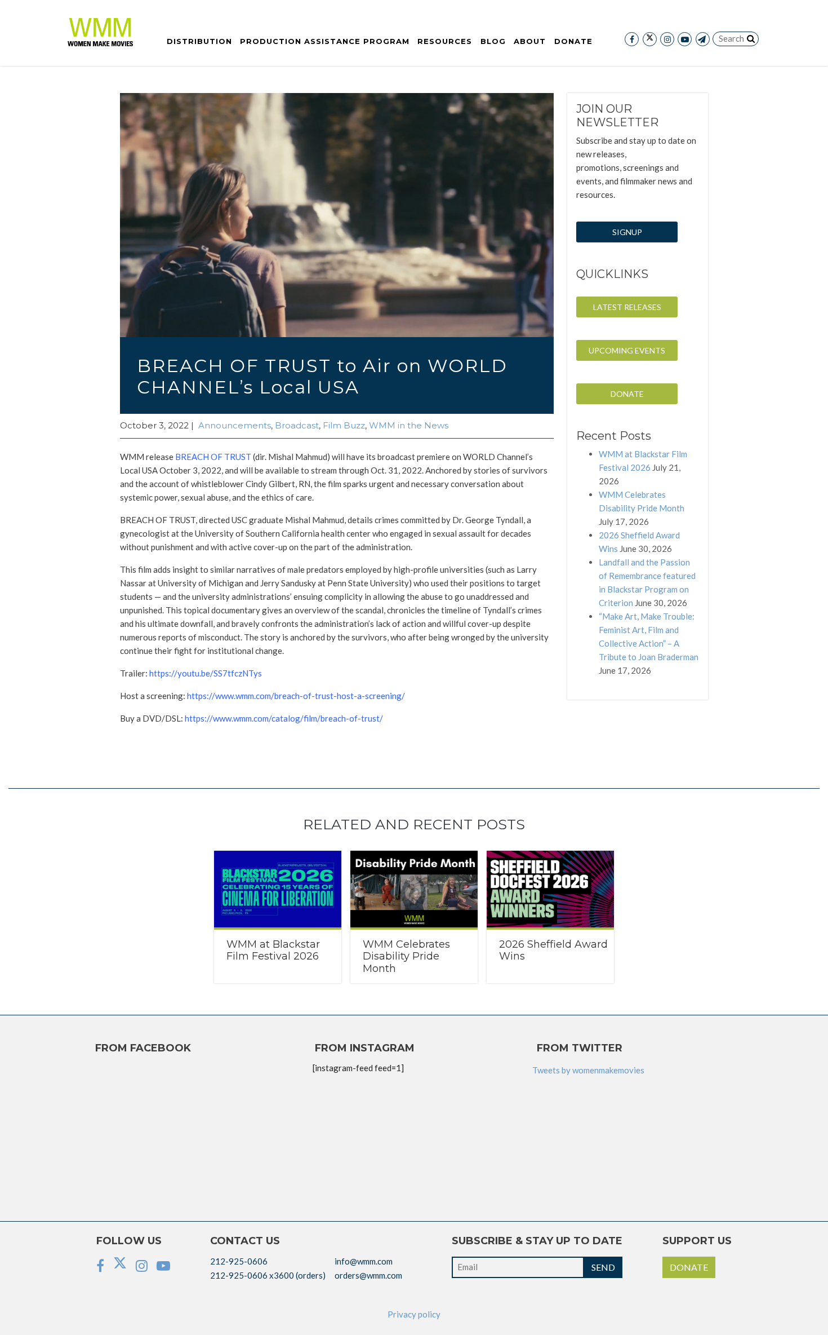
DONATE (627, 394)
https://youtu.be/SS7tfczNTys (205, 673)
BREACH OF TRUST (213, 457)
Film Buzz (344, 425)
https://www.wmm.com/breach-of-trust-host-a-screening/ (296, 696)
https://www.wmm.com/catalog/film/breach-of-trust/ (284, 718)
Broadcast (297, 425)
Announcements (234, 425)
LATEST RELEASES (627, 307)
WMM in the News (408, 425)
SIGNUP (627, 232)
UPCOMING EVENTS (627, 350)
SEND (603, 1267)
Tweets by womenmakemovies (588, 1070)
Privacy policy (414, 1314)
